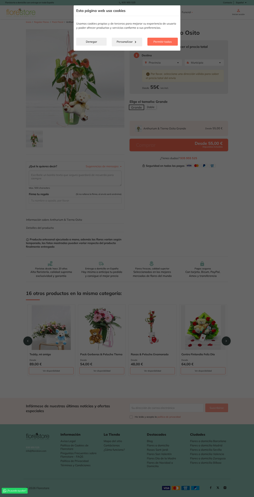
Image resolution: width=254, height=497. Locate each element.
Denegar (91, 41)
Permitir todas (162, 41)
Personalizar (127, 42)
